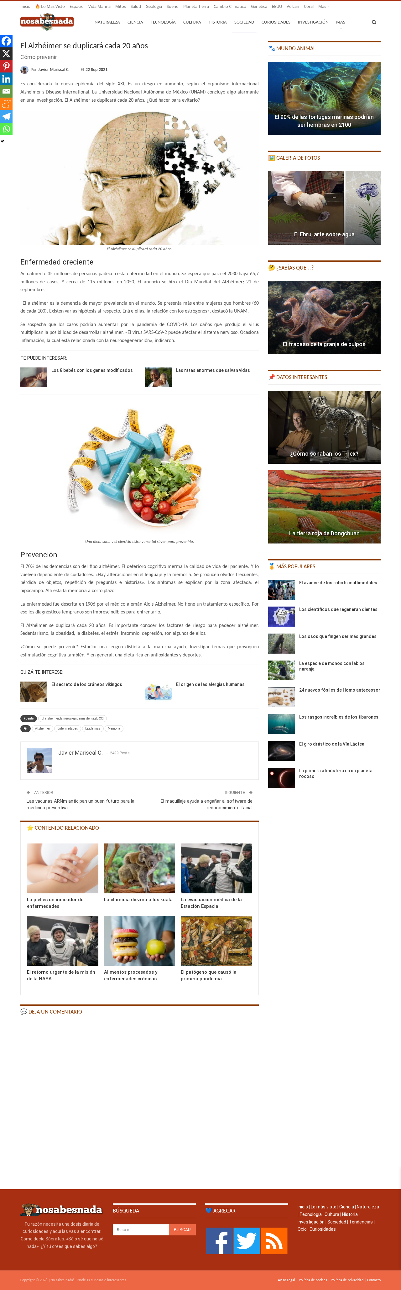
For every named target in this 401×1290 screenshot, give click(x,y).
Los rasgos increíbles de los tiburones (338, 717)
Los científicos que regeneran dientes (338, 609)
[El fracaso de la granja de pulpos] (324, 318)
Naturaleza (107, 22)
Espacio (77, 6)
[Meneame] (6, 104)
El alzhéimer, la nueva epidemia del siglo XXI (72, 718)
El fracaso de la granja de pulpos (324, 344)
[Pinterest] (6, 66)
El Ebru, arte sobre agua (324, 234)
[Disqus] (139, 1103)
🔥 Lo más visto (50, 6)
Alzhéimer (42, 728)
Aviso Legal (286, 1280)
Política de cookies (313, 1280)
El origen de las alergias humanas (210, 684)
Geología (154, 6)
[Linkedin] (6, 78)
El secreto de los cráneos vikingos (86, 684)
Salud (136, 6)
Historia (218, 22)
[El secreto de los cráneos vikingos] (33, 692)
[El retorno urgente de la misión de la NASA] (62, 941)
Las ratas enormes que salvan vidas (213, 370)
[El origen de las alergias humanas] (158, 692)
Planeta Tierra (196, 6)
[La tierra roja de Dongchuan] (324, 507)
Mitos (120, 6)
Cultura (192, 22)
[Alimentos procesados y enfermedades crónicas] (139, 941)
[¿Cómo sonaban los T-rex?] (324, 427)
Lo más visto (323, 1206)
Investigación (313, 22)
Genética (259, 6)
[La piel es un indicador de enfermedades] (62, 868)
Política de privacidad (347, 1280)
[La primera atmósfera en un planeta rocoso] (281, 778)
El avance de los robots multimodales (338, 582)
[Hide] (2, 141)
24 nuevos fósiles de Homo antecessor (339, 690)
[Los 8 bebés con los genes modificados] (33, 377)
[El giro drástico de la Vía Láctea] (281, 751)
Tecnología (163, 22)
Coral (309, 6)
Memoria (114, 728)
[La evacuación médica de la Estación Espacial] (216, 868)
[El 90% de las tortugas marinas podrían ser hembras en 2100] (324, 99)
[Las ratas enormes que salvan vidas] (158, 377)
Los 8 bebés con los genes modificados (92, 370)
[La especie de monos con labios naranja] (281, 671)
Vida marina (99, 6)
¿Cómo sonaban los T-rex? (324, 453)
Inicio (25, 6)
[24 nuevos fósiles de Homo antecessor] (281, 697)
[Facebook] (6, 41)
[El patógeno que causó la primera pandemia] (216, 941)
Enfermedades (67, 728)
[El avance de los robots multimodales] (281, 590)
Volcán (293, 6)
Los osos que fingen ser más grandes (338, 636)
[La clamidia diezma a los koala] (139, 868)
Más (322, 6)
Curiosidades (276, 22)
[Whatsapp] (6, 129)
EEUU (277, 6)
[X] (6, 53)
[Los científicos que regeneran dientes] (281, 617)
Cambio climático (230, 6)
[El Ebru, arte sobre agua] (324, 208)
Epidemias (93, 728)
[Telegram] (6, 116)
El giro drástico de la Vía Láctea (331, 744)
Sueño (173, 6)
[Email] (6, 91)
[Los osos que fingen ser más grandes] (281, 644)
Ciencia (135, 22)
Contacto (374, 1280)
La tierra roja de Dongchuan (324, 533)
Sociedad (244, 22)
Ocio (302, 1229)
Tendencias (361, 1221)
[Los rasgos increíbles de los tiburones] (281, 724)
